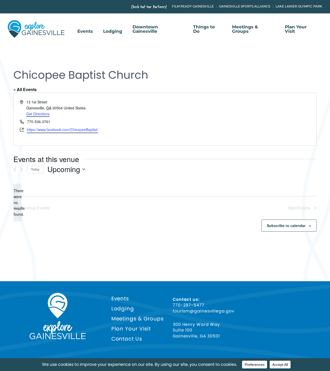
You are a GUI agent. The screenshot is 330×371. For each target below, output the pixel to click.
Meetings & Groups (245, 29)
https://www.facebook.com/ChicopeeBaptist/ (62, 129)
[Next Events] (21, 169)
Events (85, 31)
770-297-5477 (188, 305)
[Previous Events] (14, 169)
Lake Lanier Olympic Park (299, 6)
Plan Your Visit (296, 29)
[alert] (17, 202)
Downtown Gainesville (145, 29)
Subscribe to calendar (286, 225)
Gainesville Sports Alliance (244, 6)
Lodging (112, 31)
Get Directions (38, 113)
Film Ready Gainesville (193, 6)
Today (35, 169)
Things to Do (204, 29)
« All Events (25, 89)
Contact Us (126, 339)
